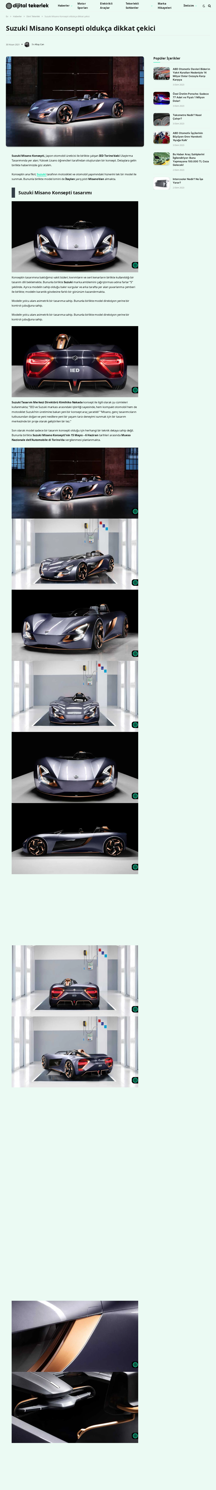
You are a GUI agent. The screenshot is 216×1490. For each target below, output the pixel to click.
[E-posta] (9, 197)
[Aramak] (209, 6)
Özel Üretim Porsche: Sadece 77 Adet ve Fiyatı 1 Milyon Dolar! (191, 97)
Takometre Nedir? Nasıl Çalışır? (187, 117)
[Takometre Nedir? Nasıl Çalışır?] (161, 119)
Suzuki (50, 223)
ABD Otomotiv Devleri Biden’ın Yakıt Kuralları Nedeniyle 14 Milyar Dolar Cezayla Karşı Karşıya (191, 74)
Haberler (64, 5)
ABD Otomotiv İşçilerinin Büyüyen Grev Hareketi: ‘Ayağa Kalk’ (188, 137)
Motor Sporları (82, 6)
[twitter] (9, 171)
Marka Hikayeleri (165, 6)
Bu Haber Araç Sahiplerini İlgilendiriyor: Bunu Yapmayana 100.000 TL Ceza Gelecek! (191, 160)
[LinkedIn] (9, 180)
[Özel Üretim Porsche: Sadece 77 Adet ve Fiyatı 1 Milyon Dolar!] (161, 98)
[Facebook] (9, 163)
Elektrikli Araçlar (106, 6)
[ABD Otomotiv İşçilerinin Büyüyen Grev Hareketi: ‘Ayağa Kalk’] (161, 137)
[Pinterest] (9, 189)
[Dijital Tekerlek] (27, 6)
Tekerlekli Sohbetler (132, 6)
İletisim (189, 5)
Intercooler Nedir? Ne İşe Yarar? (188, 181)
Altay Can (39, 44)
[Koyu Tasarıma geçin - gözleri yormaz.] (204, 6)
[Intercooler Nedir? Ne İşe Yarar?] (161, 183)
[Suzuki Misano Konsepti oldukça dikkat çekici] (75, 101)
